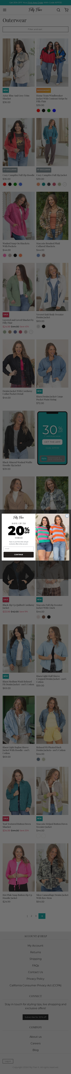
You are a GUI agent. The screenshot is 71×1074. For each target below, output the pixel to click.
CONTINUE (18, 555)
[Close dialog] (67, 515)
